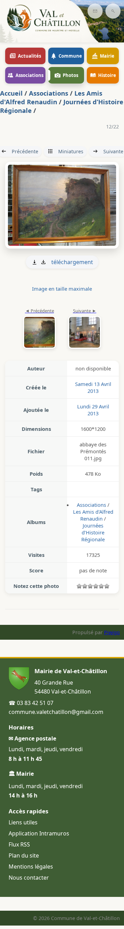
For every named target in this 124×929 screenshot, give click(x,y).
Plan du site (24, 855)
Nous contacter (29, 877)
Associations (48, 93)
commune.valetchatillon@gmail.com (56, 712)
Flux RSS (19, 844)
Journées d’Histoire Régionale (93, 532)
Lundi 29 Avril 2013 (93, 410)
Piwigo (112, 632)
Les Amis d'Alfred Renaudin (51, 97)
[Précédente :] (39, 329)
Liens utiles (23, 822)
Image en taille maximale (62, 288)
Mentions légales (31, 866)
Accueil (11, 93)
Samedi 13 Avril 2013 (93, 387)
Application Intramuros (39, 833)
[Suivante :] (62, 205)
